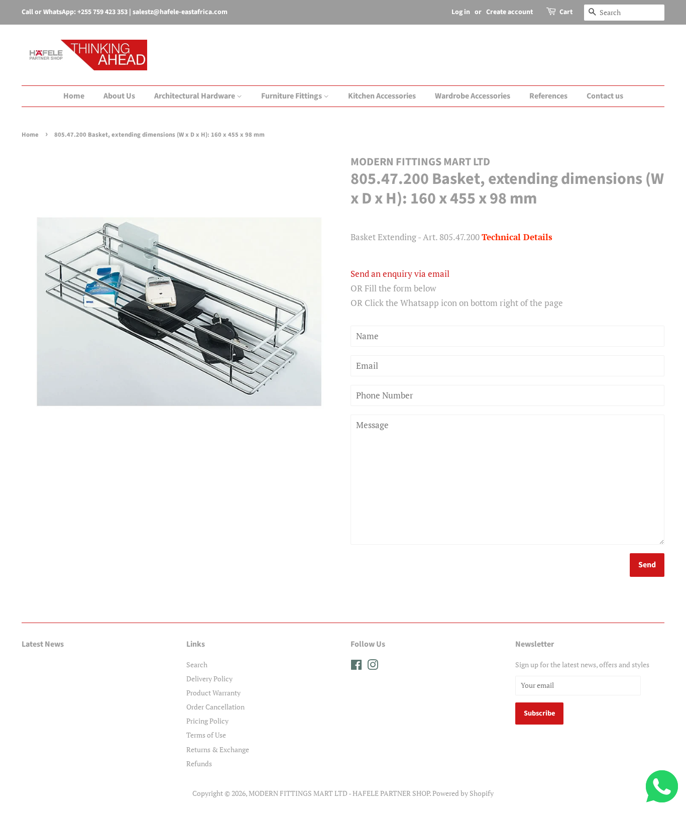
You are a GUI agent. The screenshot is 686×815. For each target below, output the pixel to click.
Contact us (605, 95)
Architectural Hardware (195, 95)
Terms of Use (206, 735)
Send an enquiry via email (400, 273)
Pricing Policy (207, 721)
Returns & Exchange (217, 749)
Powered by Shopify (463, 793)
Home (73, 95)
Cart (566, 12)
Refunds (199, 763)
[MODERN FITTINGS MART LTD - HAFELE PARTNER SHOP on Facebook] (356, 666)
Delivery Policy (209, 678)
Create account (509, 12)
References (548, 95)
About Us (119, 95)
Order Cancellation (215, 706)
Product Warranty (213, 692)
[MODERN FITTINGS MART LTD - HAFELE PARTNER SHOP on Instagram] (372, 666)
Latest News (43, 644)
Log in (460, 12)
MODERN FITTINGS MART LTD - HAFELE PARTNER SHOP (339, 793)
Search (196, 664)
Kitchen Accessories (382, 95)
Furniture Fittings (292, 95)
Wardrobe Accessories (472, 95)
